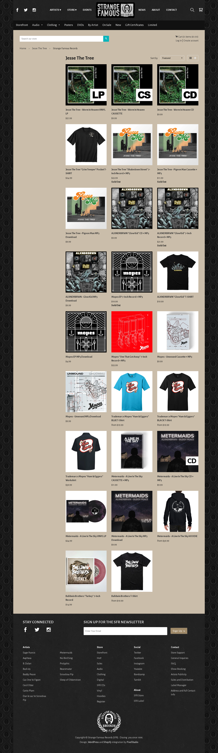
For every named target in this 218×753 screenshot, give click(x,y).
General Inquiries (179, 658)
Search (192, 10)
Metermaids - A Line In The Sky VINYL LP (86, 536)
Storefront (22, 25)
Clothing (52, 25)
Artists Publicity (179, 674)
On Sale (106, 25)
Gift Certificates (134, 25)
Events (87, 9)
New (118, 25)
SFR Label (139, 701)
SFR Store (139, 695)
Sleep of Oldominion (70, 680)
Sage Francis (29, 652)
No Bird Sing (66, 658)
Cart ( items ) (188, 36)
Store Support (178, 652)
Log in (179, 40)
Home (115, 10)
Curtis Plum (28, 690)
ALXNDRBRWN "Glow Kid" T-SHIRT (175, 297)
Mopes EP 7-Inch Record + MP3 (127, 297)
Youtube (138, 669)
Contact (171, 9)
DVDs (80, 25)
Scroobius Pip (66, 674)
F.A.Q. (173, 663)
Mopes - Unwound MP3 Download (83, 416)
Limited (152, 25)
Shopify (107, 742)
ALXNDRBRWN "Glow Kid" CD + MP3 (130, 233)
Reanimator (66, 669)
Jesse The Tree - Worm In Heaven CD (175, 109)
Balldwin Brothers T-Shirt (124, 596)
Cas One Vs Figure (32, 680)
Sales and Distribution (182, 680)
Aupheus (27, 658)
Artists (54, 9)
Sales (99, 663)
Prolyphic (64, 663)
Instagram (34, 10)
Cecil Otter (28, 685)
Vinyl (99, 690)
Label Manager (178, 685)
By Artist (93, 25)
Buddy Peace (29, 674)
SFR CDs (101, 685)
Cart (201, 10)
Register (101, 701)
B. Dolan (27, 663)
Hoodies (101, 696)
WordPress (93, 742)
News (142, 9)
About (156, 9)
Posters (68, 25)
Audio (36, 25)
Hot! (99, 658)
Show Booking (178, 669)
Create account (191, 40)
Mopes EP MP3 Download (79, 356)
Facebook (17, 10)
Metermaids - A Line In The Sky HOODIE (177, 536)
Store (71, 9)
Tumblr (137, 680)
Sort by (154, 58)
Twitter (26, 10)
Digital (100, 680)
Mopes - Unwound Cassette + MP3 (174, 356)
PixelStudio (132, 742)
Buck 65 (26, 669)
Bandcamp (139, 674)
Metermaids (66, 652)
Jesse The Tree (39, 48)
